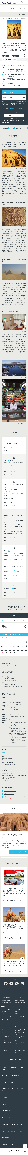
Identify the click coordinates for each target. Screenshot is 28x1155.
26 (26, 649)
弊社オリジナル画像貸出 (6, 1016)
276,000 (22, 642)
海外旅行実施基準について (20, 1002)
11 (10, 620)
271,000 (14, 650)
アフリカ (3, 1032)
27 (2, 652)
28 (6, 652)
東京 (14, 109)
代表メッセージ (5, 1011)
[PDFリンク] (10, 799)
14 (6, 645)
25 (22, 649)
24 (18, 649)
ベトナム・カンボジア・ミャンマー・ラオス (20, 1037)
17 (18, 645)
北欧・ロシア (4, 1029)
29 (10, 652)
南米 (16, 1040)
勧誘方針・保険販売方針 (20, 1000)
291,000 (26, 642)
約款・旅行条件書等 (9, 794)
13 (2, 645)
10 (6, 620)
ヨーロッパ (4, 1026)
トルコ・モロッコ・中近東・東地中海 (20, 1029)
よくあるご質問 (18, 997)
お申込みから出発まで (6, 997)
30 (14, 652)
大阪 (14, 615)
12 (14, 620)
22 (10, 649)
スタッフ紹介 (17, 1009)
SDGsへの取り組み (5, 1019)
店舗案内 (3, 1013)
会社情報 (16, 1011)
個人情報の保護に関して (10, 791)
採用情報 (16, 1013)
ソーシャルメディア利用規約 (20, 1016)
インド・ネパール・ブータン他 (20, 1033)
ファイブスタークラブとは (7, 1009)
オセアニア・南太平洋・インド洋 (20, 1043)
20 (2, 649)
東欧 (16, 1026)
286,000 (2, 646)
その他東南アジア (5, 1040)
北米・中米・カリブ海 (6, 1042)
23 (14, 649)
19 (26, 645)
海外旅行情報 (4, 1050)
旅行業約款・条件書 (6, 1000)
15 (10, 645)
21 (6, 649)
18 (22, 645)
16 (14, 645)
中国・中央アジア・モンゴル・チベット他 (7, 1037)
